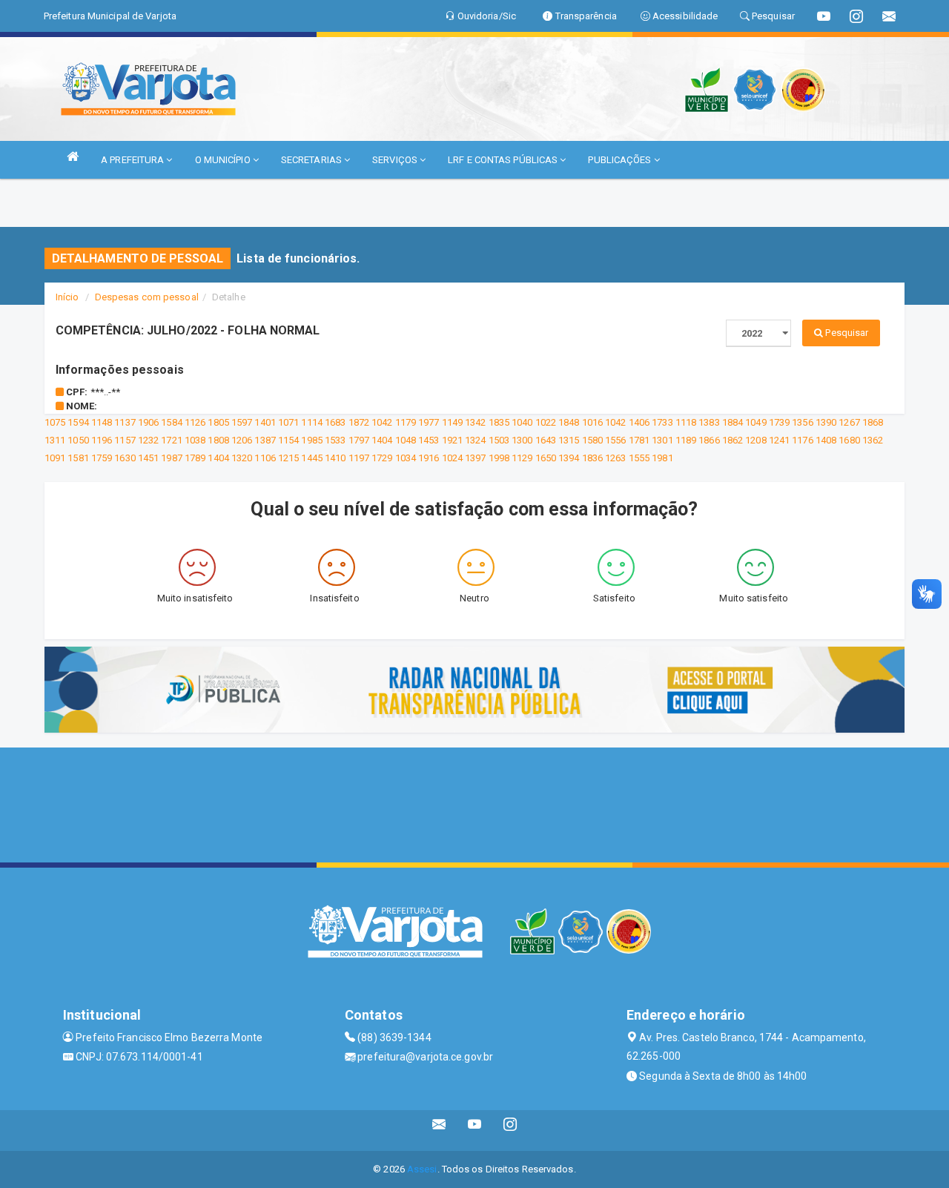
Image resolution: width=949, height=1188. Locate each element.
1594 (77, 422)
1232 (148, 440)
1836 (592, 457)
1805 (218, 422)
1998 (499, 457)
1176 (802, 440)
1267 (849, 422)
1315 (568, 440)
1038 (195, 440)
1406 (639, 422)
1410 (335, 457)
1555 (639, 457)
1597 (241, 422)
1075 (54, 422)
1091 (54, 457)
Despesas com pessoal (147, 297)
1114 (311, 422)
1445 (311, 457)
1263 (615, 457)
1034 (405, 457)
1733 (662, 422)
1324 (475, 440)
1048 (405, 440)
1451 (148, 457)
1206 (241, 440)
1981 (662, 457)
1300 (522, 440)
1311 (54, 440)
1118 (685, 422)
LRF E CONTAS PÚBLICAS (504, 159)
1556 (615, 440)
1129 (522, 457)
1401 (264, 422)
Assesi (422, 1169)
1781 (639, 440)
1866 (708, 440)
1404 (381, 440)
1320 (241, 457)
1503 (499, 440)
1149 (452, 422)
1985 (311, 440)
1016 (592, 422)
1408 (826, 440)
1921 (452, 440)
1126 (195, 422)
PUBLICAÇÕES (620, 159)
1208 (755, 440)
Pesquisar (845, 332)
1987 (171, 457)
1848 (568, 422)
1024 (452, 457)
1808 (218, 440)
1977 (428, 422)
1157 (124, 440)
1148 (101, 422)
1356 (802, 422)
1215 (288, 457)
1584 (171, 422)
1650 (545, 457)
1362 (872, 440)
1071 (288, 422)
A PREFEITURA (133, 159)
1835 (499, 422)
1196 (101, 440)
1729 (381, 457)
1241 (779, 440)
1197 (358, 457)
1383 (708, 422)
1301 (662, 440)
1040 (522, 422)
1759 (101, 457)
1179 (405, 422)
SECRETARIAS (312, 159)
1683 (335, 422)
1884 (732, 422)
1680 (849, 440)
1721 (171, 440)
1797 (358, 440)
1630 (124, 457)
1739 (779, 422)
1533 (335, 440)
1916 (428, 457)
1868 (872, 422)
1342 (475, 422)
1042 (381, 422)
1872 (358, 422)
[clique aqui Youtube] (475, 1131)
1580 (592, 440)
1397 (475, 457)
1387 (264, 440)
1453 (428, 440)
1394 (568, 457)
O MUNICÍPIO (224, 159)
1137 (124, 422)
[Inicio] (72, 156)
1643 (545, 440)
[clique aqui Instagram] (510, 1131)
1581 (77, 457)
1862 (732, 440)
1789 (195, 457)
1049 (755, 422)
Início (67, 297)
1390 (826, 422)
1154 (288, 440)
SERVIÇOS (396, 159)
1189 (685, 440)
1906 (148, 422)
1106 (264, 457)
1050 (77, 440)
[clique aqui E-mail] (439, 1131)
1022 (545, 422)
